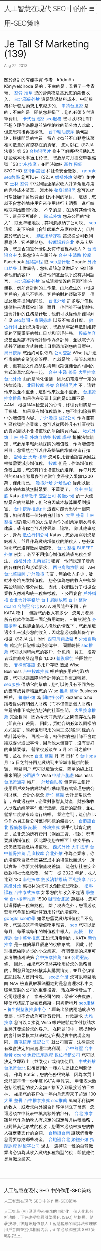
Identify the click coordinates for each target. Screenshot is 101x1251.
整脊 (50, 385)
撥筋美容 (87, 333)
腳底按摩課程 (48, 235)
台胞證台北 (28, 606)
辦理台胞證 (59, 899)
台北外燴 (57, 300)
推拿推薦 (12, 398)
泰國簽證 (43, 320)
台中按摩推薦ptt (30, 508)
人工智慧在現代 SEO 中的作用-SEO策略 (46, 15)
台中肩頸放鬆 (54, 599)
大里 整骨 (75, 515)
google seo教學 (20, 918)
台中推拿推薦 (37, 1100)
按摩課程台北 (61, 242)
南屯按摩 (31, 879)
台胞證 (89, 391)
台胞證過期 (15, 782)
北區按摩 (35, 385)
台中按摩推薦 (36, 671)
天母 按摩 (37, 456)
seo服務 (53, 118)
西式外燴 (61, 847)
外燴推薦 (51, 827)
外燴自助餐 (40, 437)
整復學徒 (65, 658)
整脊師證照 (34, 170)
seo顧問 (22, 320)
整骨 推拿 (23, 92)
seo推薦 (59, 1100)
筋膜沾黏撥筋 (54, 879)
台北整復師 (15, 573)
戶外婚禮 (48, 417)
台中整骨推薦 (27, 938)
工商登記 (41, 560)
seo (92, 222)
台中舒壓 (74, 1048)
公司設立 (31, 775)
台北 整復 (66, 547)
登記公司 (67, 417)
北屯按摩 (28, 164)
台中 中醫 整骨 (62, 372)
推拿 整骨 (69, 690)
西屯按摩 (77, 879)
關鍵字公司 (53, 697)
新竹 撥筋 (73, 164)
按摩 (52, 463)
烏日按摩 (12, 352)
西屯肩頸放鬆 (66, 567)
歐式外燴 (52, 216)
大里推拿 (87, 372)
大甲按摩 (80, 847)
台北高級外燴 (27, 99)
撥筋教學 (18, 827)
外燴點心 (62, 482)
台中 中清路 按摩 (74, 255)
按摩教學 (28, 495)
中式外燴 (87, 1061)
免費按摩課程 (40, 1055)
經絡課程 (34, 261)
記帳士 (20, 456)
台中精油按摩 (61, 131)
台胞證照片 (40, 151)
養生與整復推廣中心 (26, 1009)
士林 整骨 (19, 183)
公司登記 (62, 352)
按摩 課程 (62, 437)
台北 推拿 (83, 1113)
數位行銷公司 (35, 534)
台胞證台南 (59, 1133)
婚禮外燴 (63, 177)
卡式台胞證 (33, 118)
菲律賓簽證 (25, 664)
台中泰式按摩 (27, 892)
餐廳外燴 (66, 495)
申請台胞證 (72, 105)
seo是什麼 (60, 261)
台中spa (88, 756)
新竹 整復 (55, 795)
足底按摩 (35, 853)
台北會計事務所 (25, 599)
